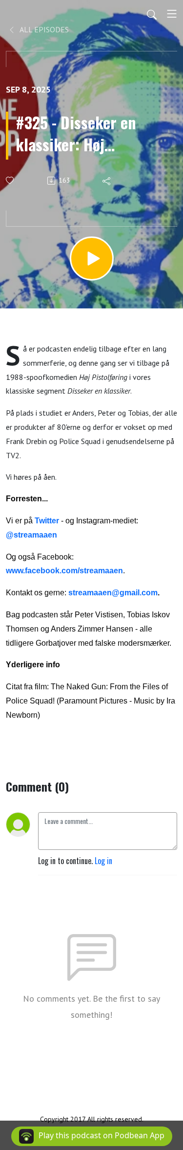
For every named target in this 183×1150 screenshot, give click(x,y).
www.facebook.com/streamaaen (64, 570)
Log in (103, 861)
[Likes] (10, 180)
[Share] (107, 180)
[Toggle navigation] (172, 13)
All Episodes (43, 29)
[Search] (152, 13)
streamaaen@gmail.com (113, 592)
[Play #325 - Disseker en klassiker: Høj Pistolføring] (92, 258)
